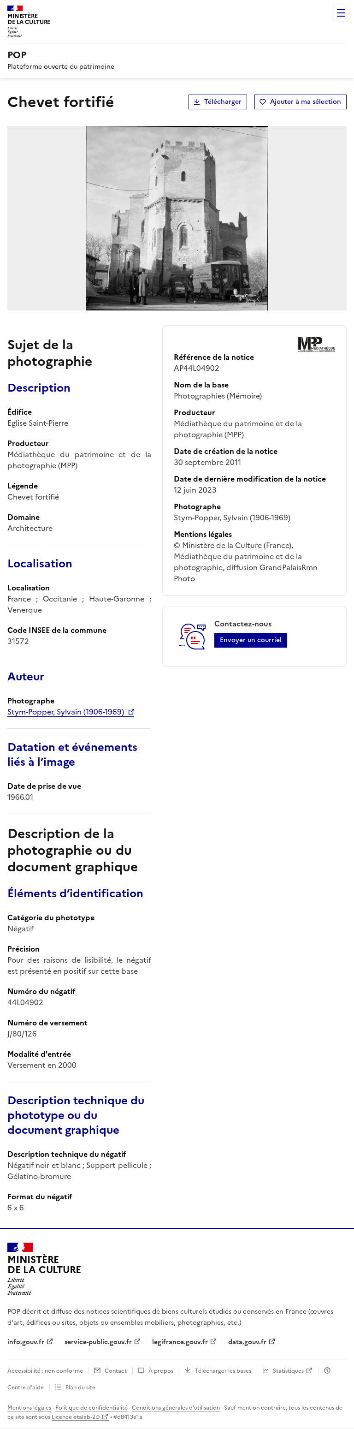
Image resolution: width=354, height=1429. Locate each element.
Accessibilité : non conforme (45, 1371)
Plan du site (80, 1387)
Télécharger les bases (223, 1371)
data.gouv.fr (247, 1342)
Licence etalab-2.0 (76, 1417)
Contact (116, 1371)
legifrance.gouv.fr (180, 1342)
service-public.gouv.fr (98, 1342)
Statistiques (288, 1371)
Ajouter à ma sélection (305, 102)
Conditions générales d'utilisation (176, 1408)
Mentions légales (29, 1408)
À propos (160, 1371)
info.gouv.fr (25, 1342)
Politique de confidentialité (91, 1408)
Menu (341, 13)
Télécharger (223, 102)
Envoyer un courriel (251, 640)
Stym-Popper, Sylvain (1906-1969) (65, 711)
